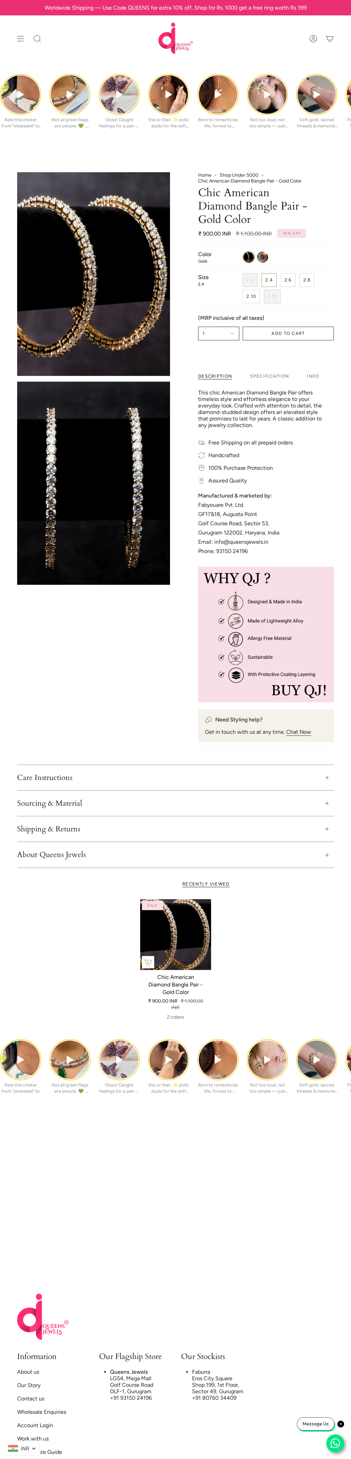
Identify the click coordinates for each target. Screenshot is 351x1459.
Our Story (28, 1385)
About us (28, 1372)
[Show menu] (20, 38)
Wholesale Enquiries (41, 1412)
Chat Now (298, 732)
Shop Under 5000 (239, 175)
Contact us (30, 1398)
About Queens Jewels (51, 855)
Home (204, 175)
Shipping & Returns (48, 829)
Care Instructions (44, 777)
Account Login (35, 1425)
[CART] (330, 38)
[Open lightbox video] (20, 94)
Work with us (33, 1438)
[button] (37, 38)
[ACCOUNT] (313, 38)
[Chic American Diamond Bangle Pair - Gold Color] (175, 934)
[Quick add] (148, 962)
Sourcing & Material (49, 803)
